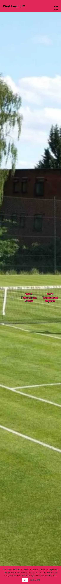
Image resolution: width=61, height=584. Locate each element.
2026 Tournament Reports (50, 297)
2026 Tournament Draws (28, 297)
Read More (34, 579)
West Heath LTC (14, 6)
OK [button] (25, 580)
